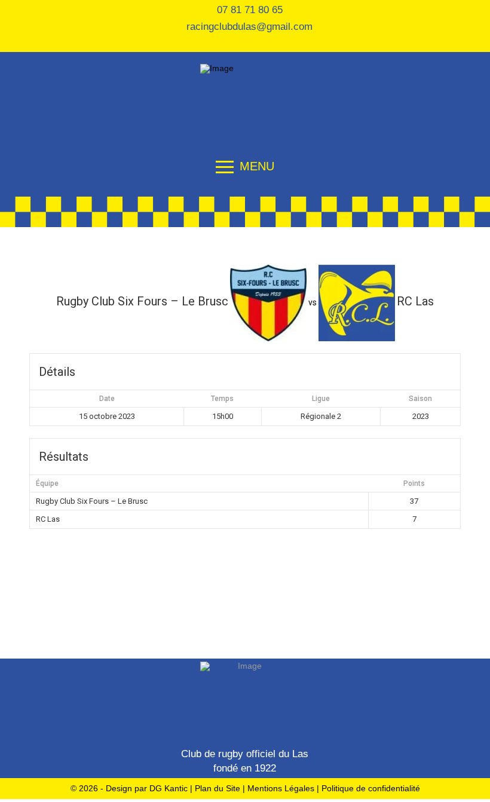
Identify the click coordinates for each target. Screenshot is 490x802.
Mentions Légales (282, 788)
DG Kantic (168, 788)
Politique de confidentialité (370, 788)
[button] (245, 163)
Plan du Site (217, 788)
